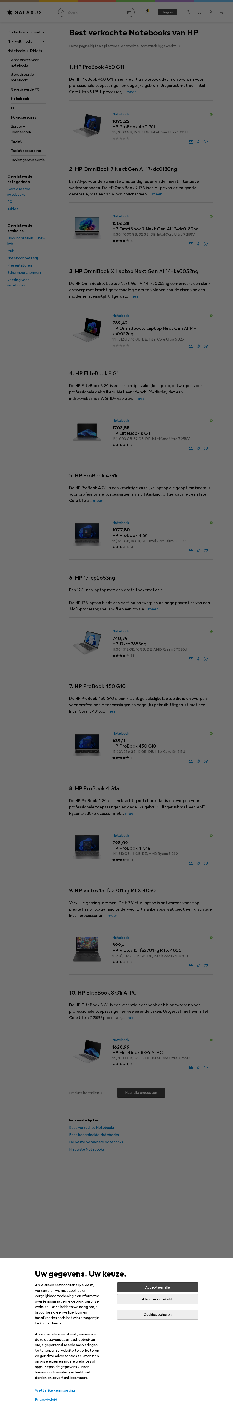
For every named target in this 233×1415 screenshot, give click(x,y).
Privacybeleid (46, 1399)
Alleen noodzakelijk (157, 1299)
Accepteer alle (157, 1287)
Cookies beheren (158, 1314)
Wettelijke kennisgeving (55, 1390)
